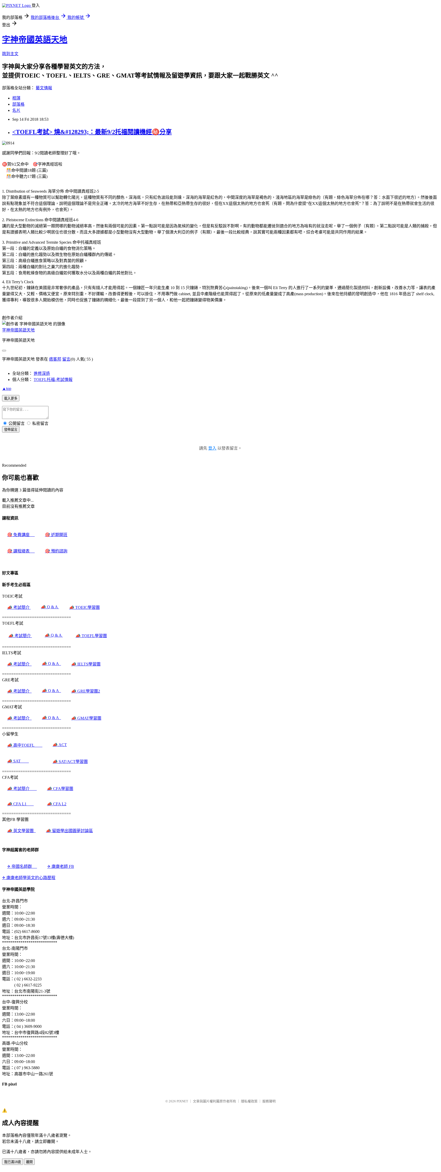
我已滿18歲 (12, 1162)
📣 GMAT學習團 (86, 718)
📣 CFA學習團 (60, 788)
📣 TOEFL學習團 (91, 636)
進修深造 (42, 373)
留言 (66, 359)
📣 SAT (18, 761)
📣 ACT (60, 745)
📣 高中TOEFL (24, 745)
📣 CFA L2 (56, 804)
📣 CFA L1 (20, 804)
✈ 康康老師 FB (60, 866)
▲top (6, 388)
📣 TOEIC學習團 (84, 607)
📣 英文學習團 (21, 831)
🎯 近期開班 (56, 535)
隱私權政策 (249, 1101)
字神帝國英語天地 (34, 39)
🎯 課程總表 (21, 551)
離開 (29, 1162)
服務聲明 (269, 1101)
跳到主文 (10, 54)
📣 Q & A (50, 607)
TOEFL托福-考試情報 (53, 379)
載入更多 (10, 398)
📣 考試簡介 (19, 607)
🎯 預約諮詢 (56, 551)
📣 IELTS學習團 (86, 664)
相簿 (16, 98)
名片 (16, 110)
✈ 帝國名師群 (22, 866)
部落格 (18, 104)
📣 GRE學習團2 (85, 691)
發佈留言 (10, 429)
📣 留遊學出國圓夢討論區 (69, 831)
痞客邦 (55, 359)
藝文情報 (44, 88)
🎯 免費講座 (21, 535)
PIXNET (182, 1101)
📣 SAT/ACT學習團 (70, 761)
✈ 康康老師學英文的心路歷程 (28, 877)
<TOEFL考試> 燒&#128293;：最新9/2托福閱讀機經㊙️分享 (92, 132)
